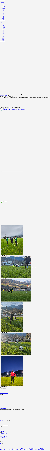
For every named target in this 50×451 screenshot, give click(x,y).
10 (0, 443)
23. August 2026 (1, 438)
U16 (44, 449)
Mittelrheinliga (18, 449)
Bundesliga (19, 448)
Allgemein (1, 95)
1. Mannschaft (1, 420)
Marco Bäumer (2, 449)
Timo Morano (39, 449)
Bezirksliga (12, 448)
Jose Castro (5, 438)
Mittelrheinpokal (21, 449)
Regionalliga (29, 449)
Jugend (43, 448)
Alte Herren (2, 429)
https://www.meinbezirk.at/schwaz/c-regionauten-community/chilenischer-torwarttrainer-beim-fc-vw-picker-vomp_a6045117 (14, 109)
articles (8, 448)
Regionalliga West (33, 449)
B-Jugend (10, 448)
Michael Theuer (14, 449)
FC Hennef (28, 448)
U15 (43, 449)
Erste (23, 448)
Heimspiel (39, 448)
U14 (42, 449)
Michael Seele (11, 449)
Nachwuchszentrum (25, 449)
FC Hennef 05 (31, 448)
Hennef (41, 448)
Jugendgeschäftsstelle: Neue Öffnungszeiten (3, 408)
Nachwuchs (3, 95)
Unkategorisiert (2, 431)
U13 (41, 449)
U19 (46, 449)
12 (1, 443)
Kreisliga (48, 448)
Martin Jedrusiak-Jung (7, 449)
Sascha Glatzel (37, 449)
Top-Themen (5, 95)
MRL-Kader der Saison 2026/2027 (2, 437)
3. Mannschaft (2, 428)
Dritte (21, 448)
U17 (45, 449)
